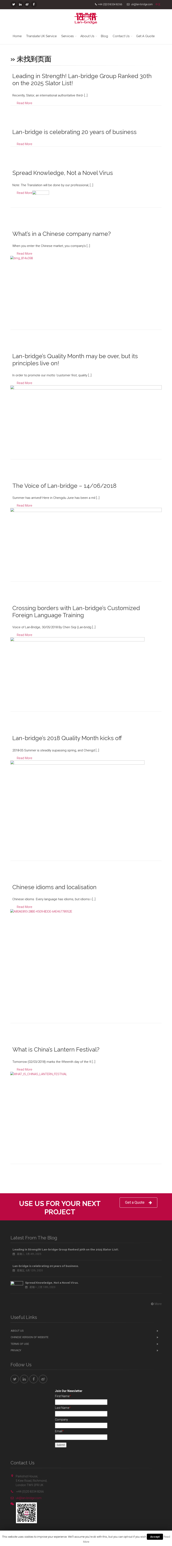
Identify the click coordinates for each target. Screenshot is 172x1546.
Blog (104, 36)
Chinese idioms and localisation (54, 887)
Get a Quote (135, 1202)
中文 (157, 4)
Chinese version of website (29, 1337)
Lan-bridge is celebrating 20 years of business (74, 132)
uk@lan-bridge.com (29, 1498)
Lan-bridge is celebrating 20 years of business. (46, 1266)
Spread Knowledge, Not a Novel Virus (62, 172)
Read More (24, 103)
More (158, 1304)
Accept (155, 1536)
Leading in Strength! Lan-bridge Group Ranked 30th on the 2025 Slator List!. (66, 1249)
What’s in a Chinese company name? (61, 233)
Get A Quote (145, 36)
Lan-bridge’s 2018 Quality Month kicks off (67, 738)
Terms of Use (20, 1343)
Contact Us (121, 36)
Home (17, 36)
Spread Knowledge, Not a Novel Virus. (52, 1282)
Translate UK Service (41, 36)
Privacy (16, 1350)
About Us (87, 36)
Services (67, 36)
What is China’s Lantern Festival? (55, 1049)
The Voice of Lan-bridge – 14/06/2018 (64, 485)
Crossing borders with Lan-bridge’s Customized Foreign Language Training (76, 612)
